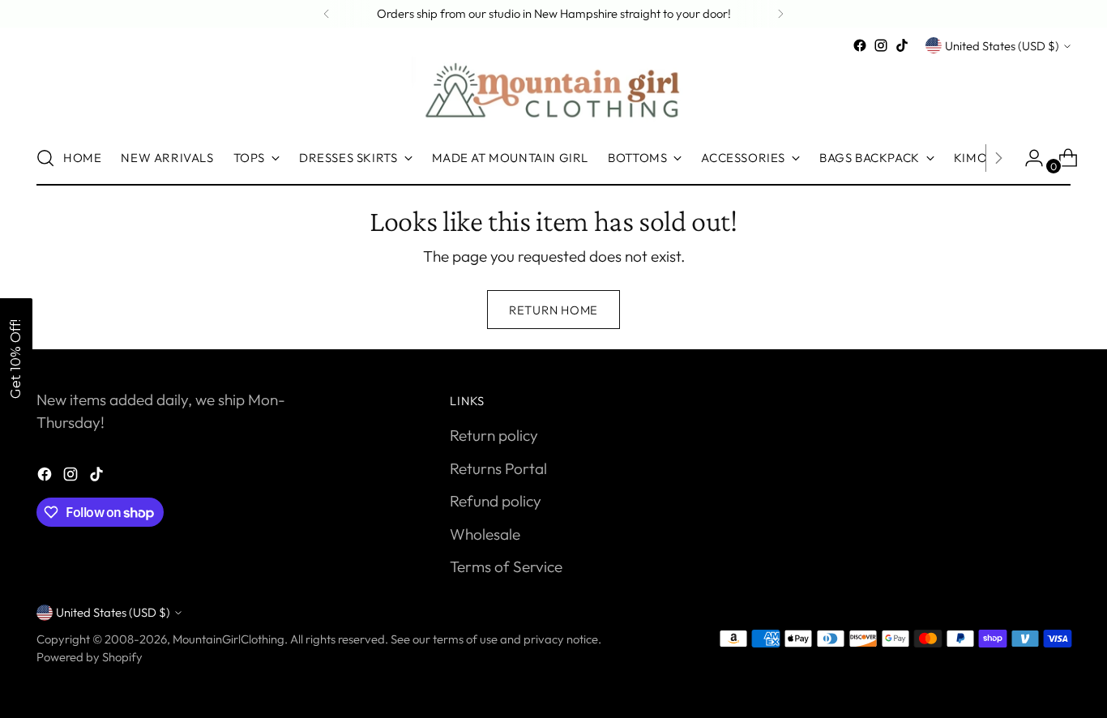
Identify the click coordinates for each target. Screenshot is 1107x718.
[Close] (821, 197)
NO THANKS (696, 436)
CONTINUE (695, 397)
